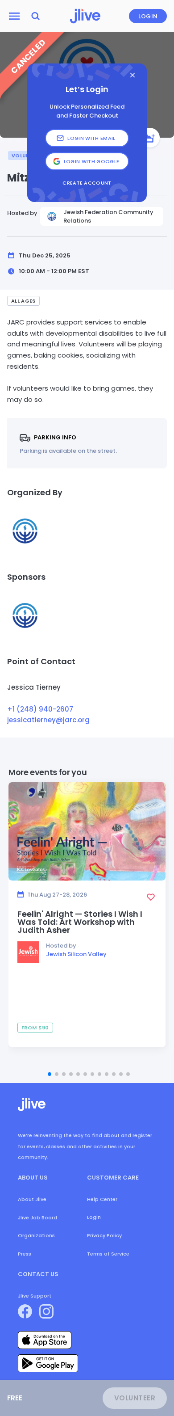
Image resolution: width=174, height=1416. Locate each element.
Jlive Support (34, 1295)
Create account (87, 182)
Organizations (36, 1235)
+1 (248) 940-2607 (40, 709)
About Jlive (32, 1199)
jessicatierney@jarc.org (48, 720)
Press (24, 1253)
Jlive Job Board (37, 1217)
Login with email (91, 138)
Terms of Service (108, 1253)
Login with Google (92, 161)
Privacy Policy (104, 1235)
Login (148, 16)
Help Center (102, 1199)
